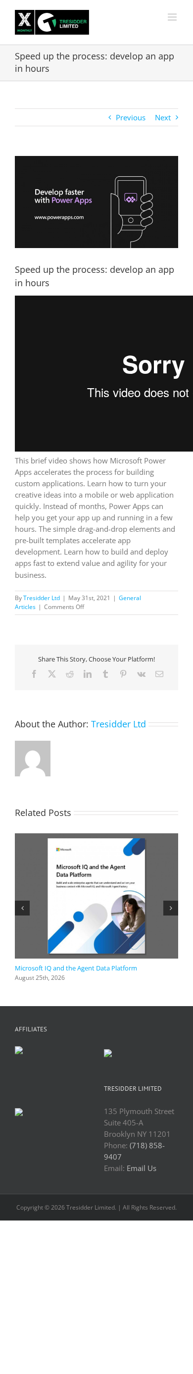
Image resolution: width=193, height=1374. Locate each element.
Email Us (141, 1168)
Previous (130, 117)
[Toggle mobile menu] (173, 17)
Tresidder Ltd (41, 598)
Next (163, 117)
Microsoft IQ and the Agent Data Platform (76, 968)
